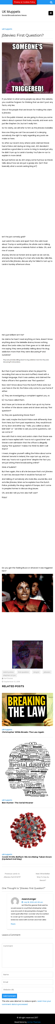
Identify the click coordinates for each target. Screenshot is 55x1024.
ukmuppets (7, 29)
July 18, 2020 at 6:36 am (33, 902)
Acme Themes (34, 1022)
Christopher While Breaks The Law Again (23, 732)
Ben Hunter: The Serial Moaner (17, 802)
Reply (13, 924)
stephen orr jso (9, 675)
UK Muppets (11, 12)
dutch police (8, 672)
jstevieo (47, 672)
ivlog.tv (36, 672)
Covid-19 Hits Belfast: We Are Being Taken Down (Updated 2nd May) (27, 858)
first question (23, 672)
